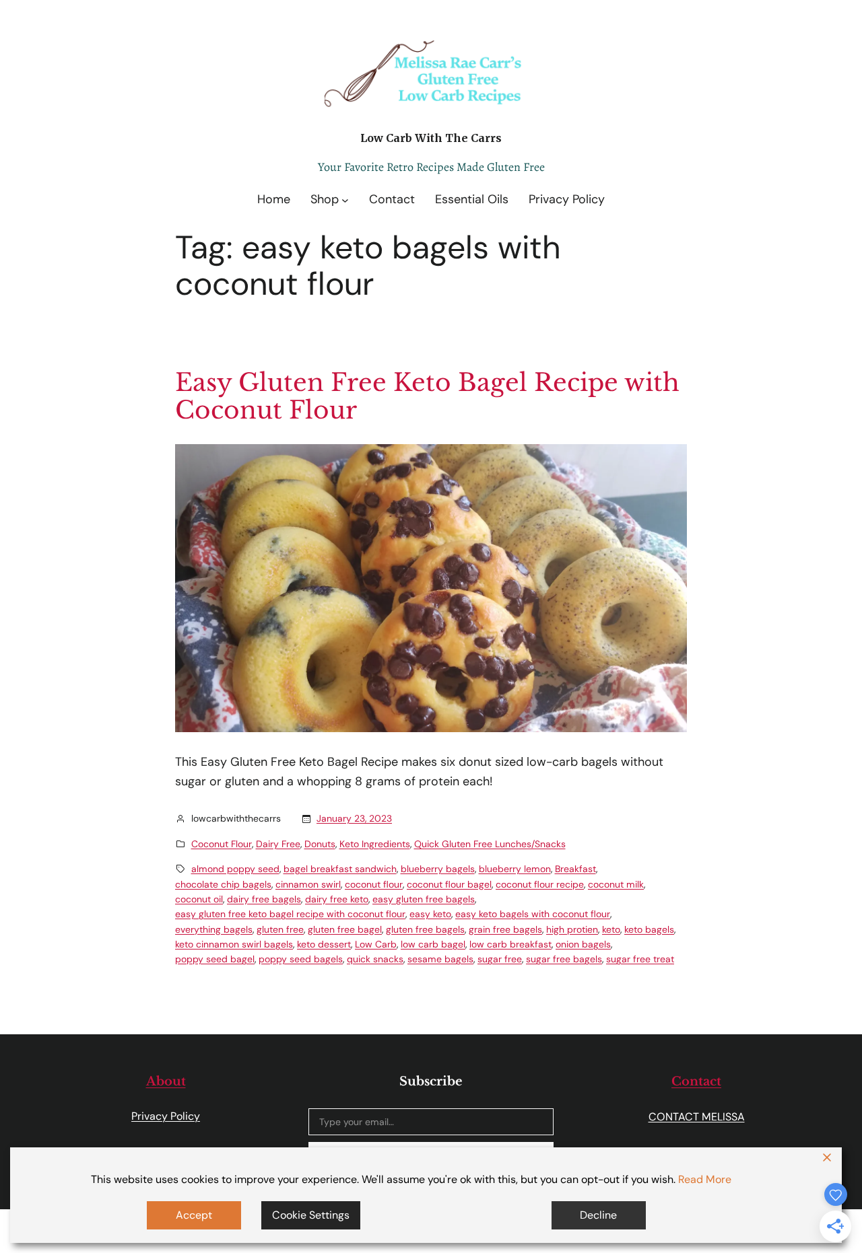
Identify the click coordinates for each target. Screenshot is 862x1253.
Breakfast (575, 869)
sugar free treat (640, 959)
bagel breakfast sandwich (340, 869)
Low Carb (376, 944)
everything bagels (214, 929)
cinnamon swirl (308, 884)
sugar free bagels (564, 959)
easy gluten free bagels (423, 899)
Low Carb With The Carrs (431, 138)
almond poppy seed (235, 869)
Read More (704, 1179)
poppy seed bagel (215, 959)
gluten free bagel (345, 929)
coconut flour (374, 884)
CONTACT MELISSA (697, 1117)
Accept (194, 1215)
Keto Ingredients (374, 844)
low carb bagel (433, 944)
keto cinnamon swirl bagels (234, 944)
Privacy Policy (165, 1116)
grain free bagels (505, 929)
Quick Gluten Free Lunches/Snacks (490, 844)
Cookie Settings (311, 1215)
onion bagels (583, 944)
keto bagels (649, 929)
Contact (696, 1081)
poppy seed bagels (301, 959)
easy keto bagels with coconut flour (532, 914)
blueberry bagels (438, 869)
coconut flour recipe (540, 884)
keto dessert (324, 944)
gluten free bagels (425, 929)
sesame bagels (440, 959)
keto (611, 929)
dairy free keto (336, 899)
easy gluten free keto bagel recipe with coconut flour (290, 914)
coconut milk (616, 884)
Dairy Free (278, 844)
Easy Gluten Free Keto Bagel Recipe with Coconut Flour (427, 396)
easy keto (430, 914)
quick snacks (375, 959)
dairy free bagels (264, 899)
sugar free (499, 959)
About (166, 1081)
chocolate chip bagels (223, 884)
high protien (572, 929)
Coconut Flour (221, 844)
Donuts (319, 844)
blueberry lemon (515, 869)
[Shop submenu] (345, 199)
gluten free (280, 929)
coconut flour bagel (449, 884)
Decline (598, 1215)
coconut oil (199, 899)
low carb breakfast (510, 944)
